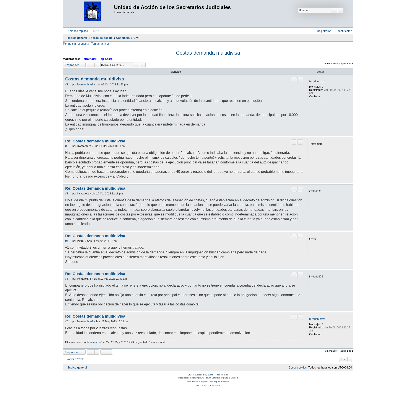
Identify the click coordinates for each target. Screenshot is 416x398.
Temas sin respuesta (76, 43)
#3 (66, 193)
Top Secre (105, 58)
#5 (66, 278)
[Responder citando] (300, 79)
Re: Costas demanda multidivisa (95, 141)
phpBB (198, 378)
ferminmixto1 (317, 81)
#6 (66, 321)
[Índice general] (93, 11)
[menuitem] (94, 31)
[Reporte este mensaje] (294, 79)
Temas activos (100, 43)
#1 (66, 84)
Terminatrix (89, 58)
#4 (66, 241)
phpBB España (221, 381)
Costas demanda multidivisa (208, 53)
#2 (66, 146)
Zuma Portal (214, 375)
